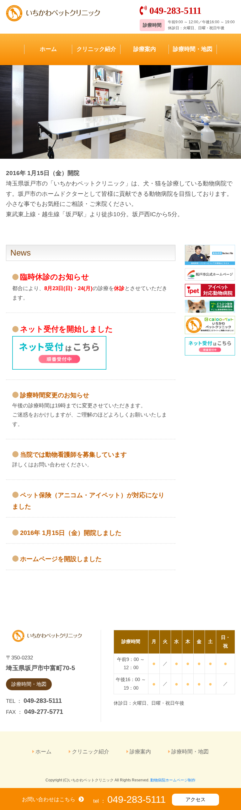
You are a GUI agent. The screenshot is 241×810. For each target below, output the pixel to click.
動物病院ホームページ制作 (172, 780)
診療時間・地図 (192, 49)
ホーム (48, 49)
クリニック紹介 (96, 49)
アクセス (195, 799)
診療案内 (144, 49)
